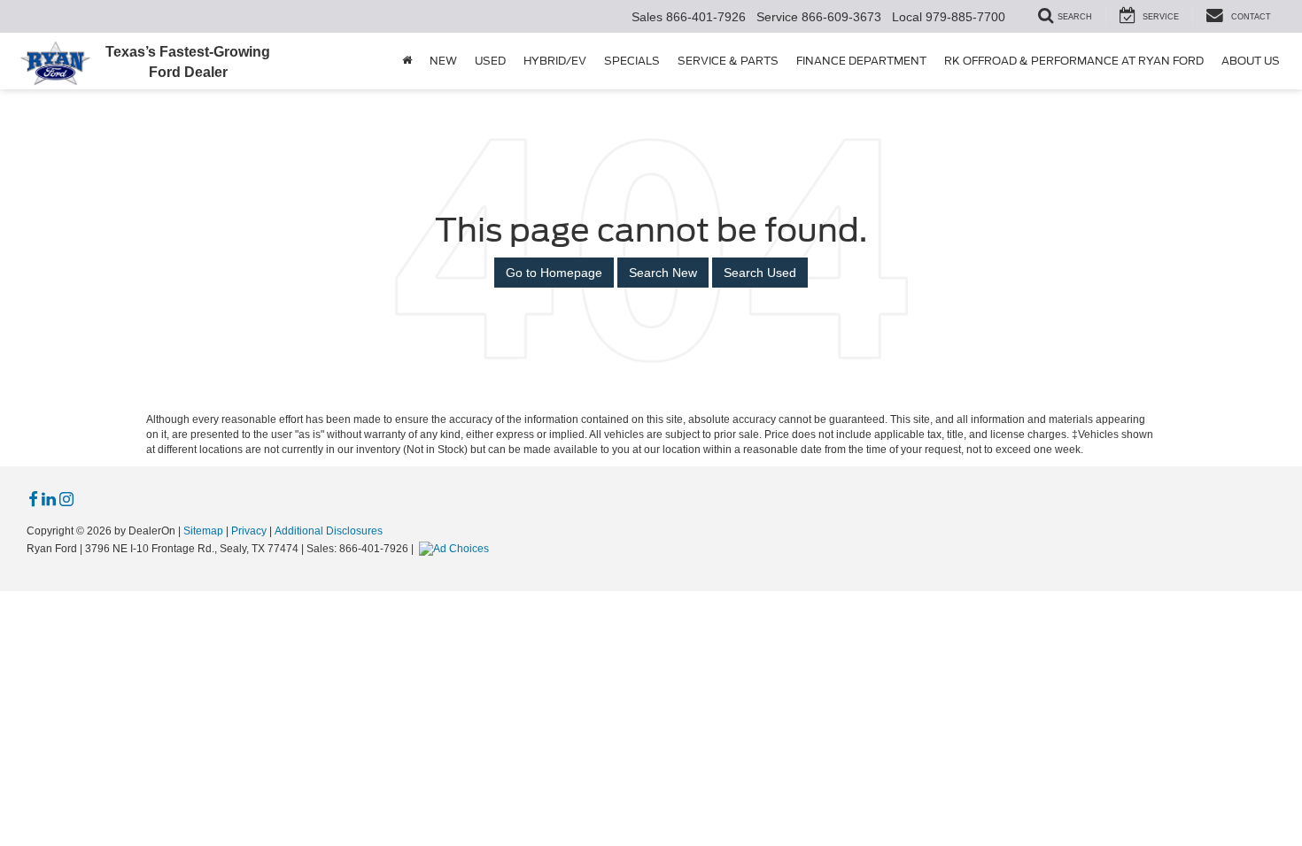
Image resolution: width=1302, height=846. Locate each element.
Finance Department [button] (861, 60)
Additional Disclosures (329, 531)
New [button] (443, 60)
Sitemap (203, 531)
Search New (663, 272)
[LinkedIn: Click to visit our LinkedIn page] (49, 500)
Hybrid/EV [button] (554, 60)
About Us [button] (1250, 60)
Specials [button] (632, 60)
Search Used (760, 272)
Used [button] (490, 60)
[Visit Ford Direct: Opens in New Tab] (456, 548)
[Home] (407, 61)
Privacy (249, 531)
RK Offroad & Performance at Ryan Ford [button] (1074, 60)
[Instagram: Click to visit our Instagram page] (66, 500)
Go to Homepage (554, 272)
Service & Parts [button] (728, 60)
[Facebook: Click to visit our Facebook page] (33, 500)
